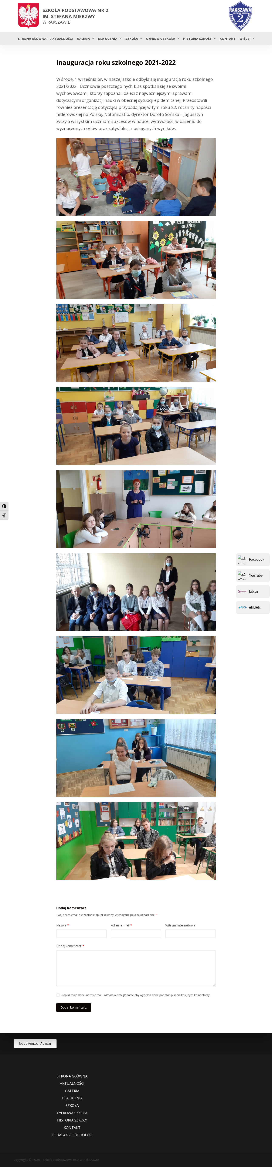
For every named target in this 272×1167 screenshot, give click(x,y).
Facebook (256, 559)
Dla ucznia (107, 38)
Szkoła (131, 38)
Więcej (245, 38)
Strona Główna (32, 38)
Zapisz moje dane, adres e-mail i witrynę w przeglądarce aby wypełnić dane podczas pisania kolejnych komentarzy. (136, 995)
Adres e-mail (121, 925)
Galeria (83, 38)
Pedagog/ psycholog (72, 1135)
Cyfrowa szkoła (160, 38)
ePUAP (255, 607)
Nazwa (62, 925)
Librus (253, 591)
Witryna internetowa (180, 925)
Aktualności (61, 38)
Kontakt (227, 38)
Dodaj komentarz (70, 946)
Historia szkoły (197, 38)
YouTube (256, 575)
